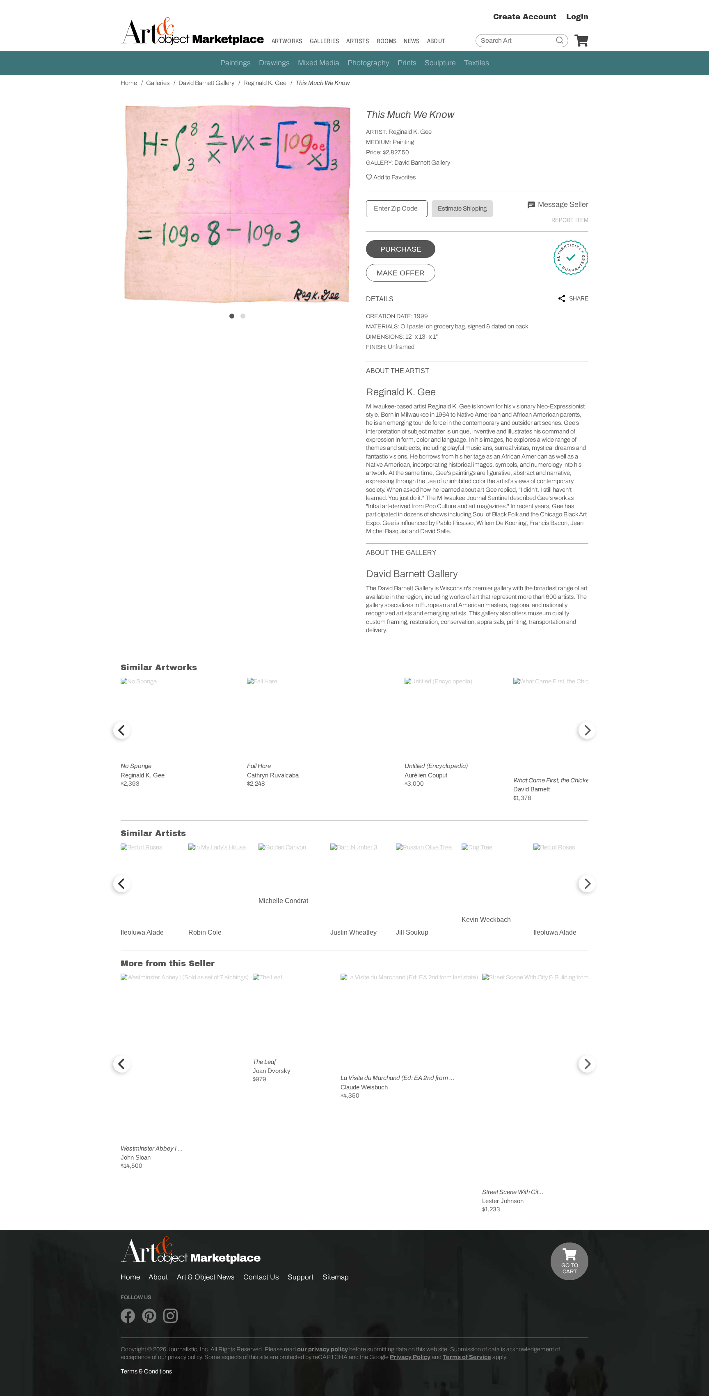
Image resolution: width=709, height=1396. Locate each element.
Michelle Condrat (283, 900)
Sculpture (440, 63)
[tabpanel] (237, 203)
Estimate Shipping (462, 208)
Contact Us (261, 1277)
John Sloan (136, 1157)
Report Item (569, 220)
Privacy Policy (410, 1357)
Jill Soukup (412, 932)
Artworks (287, 41)
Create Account (524, 17)
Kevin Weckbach (486, 919)
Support (300, 1277)
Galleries (324, 41)
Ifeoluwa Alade (142, 932)
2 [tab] (242, 316)
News (411, 41)
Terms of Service (467, 1357)
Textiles (476, 63)
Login (577, 17)
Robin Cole (205, 932)
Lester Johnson (503, 1200)
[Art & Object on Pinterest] (149, 1316)
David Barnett (531, 789)
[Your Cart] (581, 41)
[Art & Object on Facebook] (128, 1316)
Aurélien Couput (426, 775)
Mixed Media (318, 63)
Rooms (387, 41)
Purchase (400, 249)
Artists (357, 41)
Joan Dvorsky (271, 1070)
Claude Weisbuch (364, 1087)
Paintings (235, 63)
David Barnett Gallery (422, 162)
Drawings (274, 63)
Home (130, 1277)
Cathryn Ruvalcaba (273, 775)
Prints (407, 63)
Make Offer (401, 273)
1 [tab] (231, 316)
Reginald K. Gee (410, 131)
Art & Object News (206, 1277)
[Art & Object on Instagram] (170, 1316)
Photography (368, 63)
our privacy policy (322, 1349)
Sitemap (335, 1277)
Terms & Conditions (146, 1371)
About (436, 41)
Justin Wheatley (353, 932)
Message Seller (562, 204)
